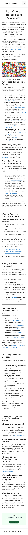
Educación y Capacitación (18, 337)
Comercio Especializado (17, 345)
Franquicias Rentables (8, 471)
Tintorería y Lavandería (11, 140)
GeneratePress (14, 532)
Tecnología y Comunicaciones (17, 120)
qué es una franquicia (19, 435)
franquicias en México (16, 49)
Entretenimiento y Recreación (9, 347)
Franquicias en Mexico (11, 3)
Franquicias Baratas (16, 180)
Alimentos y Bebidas (10, 100)
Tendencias (14, 297)
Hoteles (15, 137)
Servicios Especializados (18, 107)
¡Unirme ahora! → (14, 522)
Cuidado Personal (17, 329)
